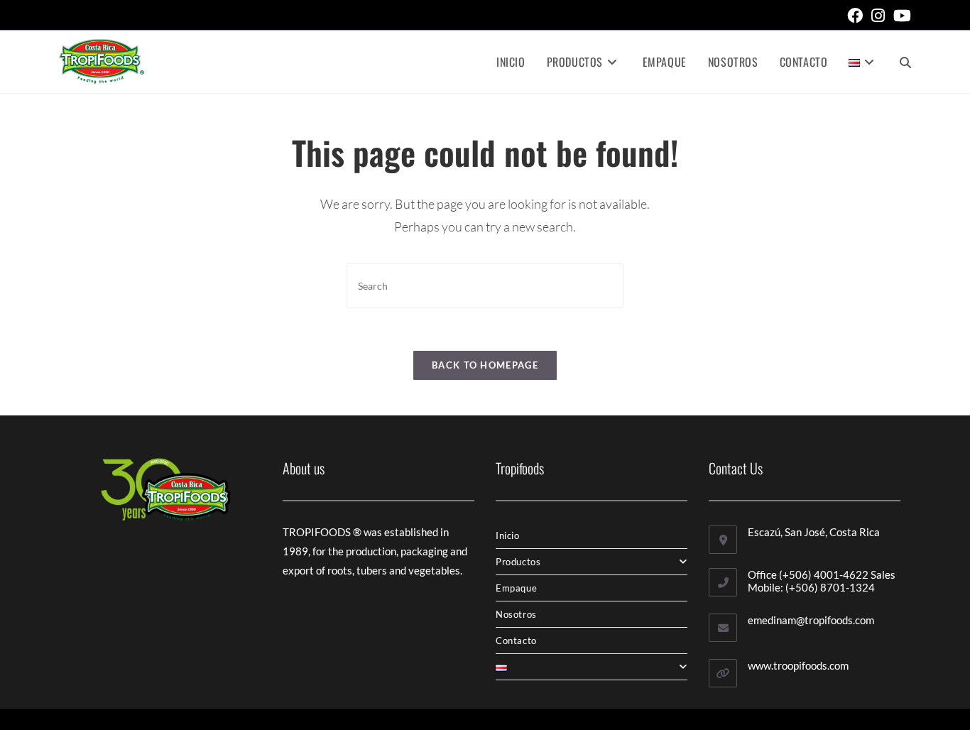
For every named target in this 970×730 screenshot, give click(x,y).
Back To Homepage (485, 365)
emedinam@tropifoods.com (811, 620)
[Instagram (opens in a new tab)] (878, 15)
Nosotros (516, 614)
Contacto (516, 640)
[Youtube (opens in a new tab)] (900, 15)
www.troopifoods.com (798, 665)
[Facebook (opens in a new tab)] (855, 15)
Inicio (508, 535)
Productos (518, 561)
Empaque (516, 588)
